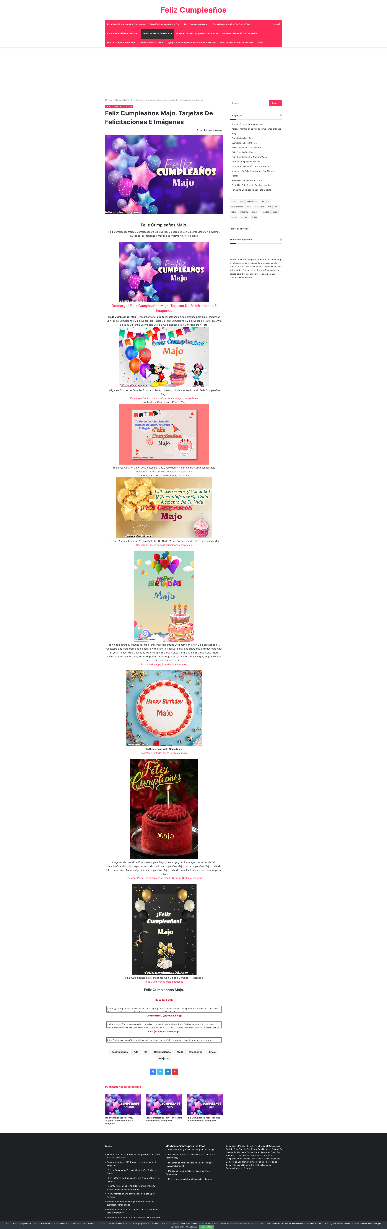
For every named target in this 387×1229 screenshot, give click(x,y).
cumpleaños (120, 1051)
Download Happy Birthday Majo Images (164, 664)
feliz (180, 1051)
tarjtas (254, 217)
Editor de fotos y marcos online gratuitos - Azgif (191, 1149)
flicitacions (259, 207)
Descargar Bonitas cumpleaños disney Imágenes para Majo (164, 398)
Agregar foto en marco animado (247, 124)
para (275, 212)
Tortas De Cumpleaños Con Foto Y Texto (232, 24)
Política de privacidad (240, 229)
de (136, 1051)
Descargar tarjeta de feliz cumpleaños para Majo (164, 471)
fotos (233, 212)
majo (213, 1051)
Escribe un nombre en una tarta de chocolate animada (133, 1217)
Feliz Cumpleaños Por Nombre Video (237, 42)
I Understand (206, 1227)
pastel (234, 217)
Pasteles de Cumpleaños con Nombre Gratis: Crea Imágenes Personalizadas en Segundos (251, 1165)
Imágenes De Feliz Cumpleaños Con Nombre (197, 33)
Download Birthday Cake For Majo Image (164, 752)
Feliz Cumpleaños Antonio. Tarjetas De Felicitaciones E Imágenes (119, 1120)
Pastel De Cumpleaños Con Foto (165, 24)
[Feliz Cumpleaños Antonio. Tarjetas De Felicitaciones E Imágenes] (123, 1104)
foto (276, 207)
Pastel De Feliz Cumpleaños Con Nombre (126, 24)
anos (233, 201)
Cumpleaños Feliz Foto (242, 138)
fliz (269, 207)
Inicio (109, 100)
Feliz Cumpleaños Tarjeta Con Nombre (252, 1149)
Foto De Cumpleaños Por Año (121, 42)
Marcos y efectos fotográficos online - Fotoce (190, 1179)
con (241, 201)
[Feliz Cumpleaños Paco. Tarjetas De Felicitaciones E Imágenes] (205, 1104)
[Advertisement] (193, 72)
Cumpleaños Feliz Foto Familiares (122, 33)
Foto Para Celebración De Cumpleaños (240, 33)
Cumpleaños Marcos (235, 1146)
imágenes (196, 1051)
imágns (255, 212)
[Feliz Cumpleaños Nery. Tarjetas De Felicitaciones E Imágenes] (164, 1104)
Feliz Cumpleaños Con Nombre (157, 33)
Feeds (108, 1146)
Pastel (235, 176)
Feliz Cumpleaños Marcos (196, 24)
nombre (266, 212)
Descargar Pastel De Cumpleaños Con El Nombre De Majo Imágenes (164, 877)
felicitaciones (163, 1051)
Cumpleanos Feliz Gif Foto (151, 42)
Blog (260, 42)
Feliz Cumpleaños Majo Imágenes (164, 981)
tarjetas (164, 1058)
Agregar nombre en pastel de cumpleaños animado (192, 42)
